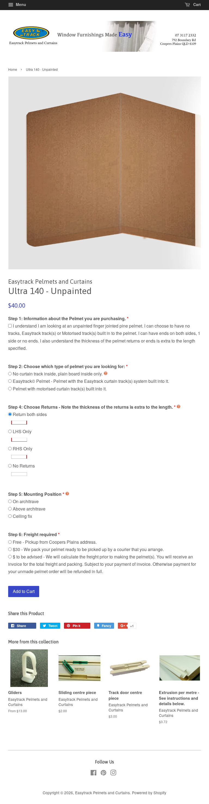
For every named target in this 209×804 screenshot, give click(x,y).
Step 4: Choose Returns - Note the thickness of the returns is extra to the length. (90, 407)
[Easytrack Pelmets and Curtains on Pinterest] (103, 773)
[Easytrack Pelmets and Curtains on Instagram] (113, 773)
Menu (20, 4)
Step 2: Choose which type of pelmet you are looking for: (66, 366)
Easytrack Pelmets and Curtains (102, 792)
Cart (196, 4)
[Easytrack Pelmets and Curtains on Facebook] (93, 773)
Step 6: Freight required (32, 534)
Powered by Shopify (149, 792)
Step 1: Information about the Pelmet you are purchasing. (67, 318)
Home (12, 69)
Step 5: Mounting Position (35, 494)
